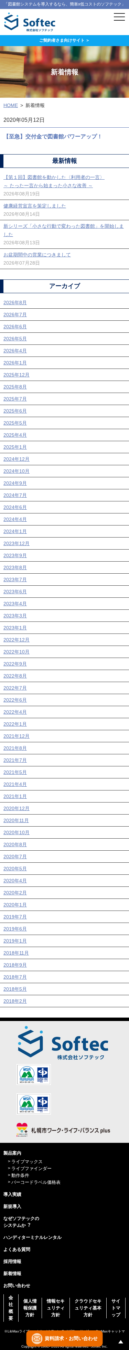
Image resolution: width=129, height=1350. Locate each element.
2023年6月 (15, 591)
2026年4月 (15, 350)
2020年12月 (16, 808)
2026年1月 (15, 362)
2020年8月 (15, 844)
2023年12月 (16, 543)
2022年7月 (15, 688)
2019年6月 (15, 929)
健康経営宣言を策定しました (34, 206)
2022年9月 (15, 664)
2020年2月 (15, 892)
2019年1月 (15, 941)
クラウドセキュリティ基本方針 (88, 1307)
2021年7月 (15, 760)
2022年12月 (16, 639)
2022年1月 (15, 724)
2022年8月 (15, 676)
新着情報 (12, 1273)
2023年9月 (15, 555)
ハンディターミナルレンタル (32, 1237)
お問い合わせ (16, 1285)
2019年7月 (15, 917)
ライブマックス (27, 1161)
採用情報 (12, 1261)
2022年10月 (16, 652)
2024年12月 (16, 459)
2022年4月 (15, 712)
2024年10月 (16, 471)
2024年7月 (15, 495)
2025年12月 (16, 375)
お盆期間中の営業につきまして (37, 254)
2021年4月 (15, 784)
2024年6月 (15, 507)
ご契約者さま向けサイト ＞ (64, 40)
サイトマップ (115, 1307)
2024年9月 (15, 483)
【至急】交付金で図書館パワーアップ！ (53, 136)
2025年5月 (15, 423)
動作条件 (20, 1175)
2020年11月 (16, 820)
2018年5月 (15, 989)
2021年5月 (15, 772)
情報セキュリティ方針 (56, 1307)
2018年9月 (15, 965)
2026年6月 (15, 326)
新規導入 (12, 1206)
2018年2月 (15, 1001)
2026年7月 (15, 314)
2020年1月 (15, 904)
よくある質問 (16, 1249)
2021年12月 (16, 736)
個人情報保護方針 (30, 1307)
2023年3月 (15, 615)
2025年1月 (15, 447)
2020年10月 (16, 832)
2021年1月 (15, 796)
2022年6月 (15, 700)
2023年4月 (15, 603)
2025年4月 (15, 435)
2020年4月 (15, 880)
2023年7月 (15, 579)
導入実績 (12, 1194)
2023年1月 (15, 627)
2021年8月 (15, 748)
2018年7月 (15, 977)
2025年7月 (15, 399)
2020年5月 (15, 868)
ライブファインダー (31, 1168)
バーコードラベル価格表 (36, 1182)
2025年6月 (15, 411)
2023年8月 (15, 567)
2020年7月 (15, 856)
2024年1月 (15, 531)
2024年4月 (15, 519)
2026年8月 (15, 302)
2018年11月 (16, 953)
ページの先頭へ (121, 1342)
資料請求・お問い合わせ (71, 1338)
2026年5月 (15, 338)
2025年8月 (15, 387)
